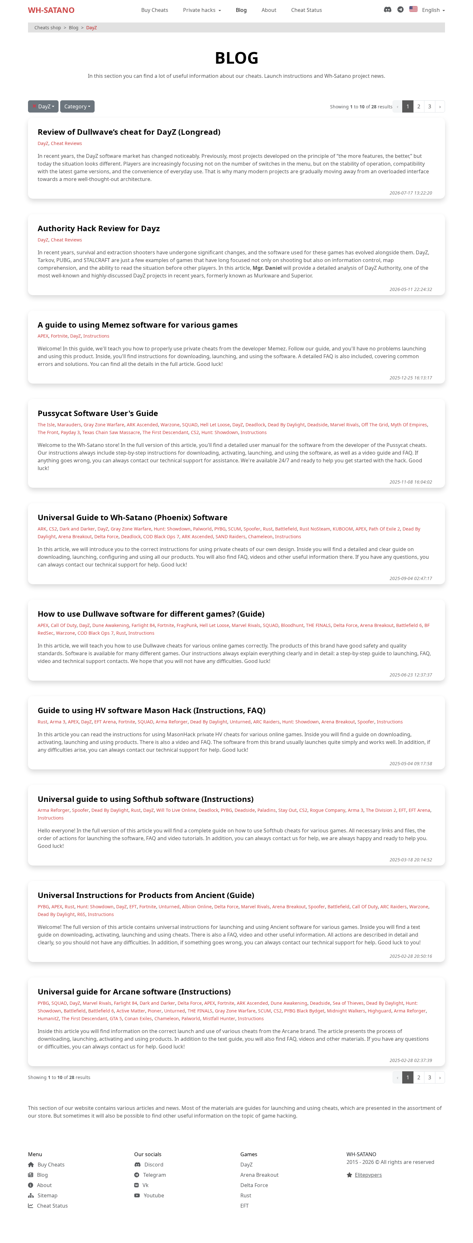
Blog (241, 10)
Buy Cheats (154, 10)
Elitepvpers (368, 1174)
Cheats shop (47, 27)
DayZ (246, 1164)
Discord (153, 1164)
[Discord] (389, 10)
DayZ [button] (41, 105)
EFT (244, 1205)
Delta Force (254, 1185)
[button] (77, 106)
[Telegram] (401, 10)
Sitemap (47, 1195)
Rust (245, 1195)
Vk (145, 1185)
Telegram (154, 1174)
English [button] (431, 10)
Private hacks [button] (200, 10)
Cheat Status (306, 10)
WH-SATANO (51, 10)
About (269, 10)
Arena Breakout (259, 1174)
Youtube (153, 1195)
